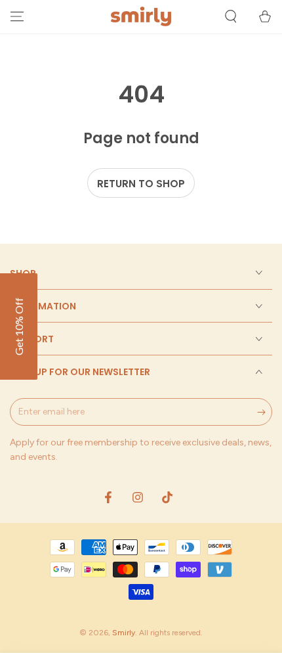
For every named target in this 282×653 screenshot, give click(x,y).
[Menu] (17, 16)
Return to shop (141, 184)
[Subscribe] (264, 412)
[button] (231, 16)
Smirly (123, 632)
